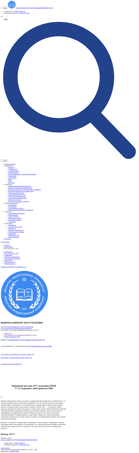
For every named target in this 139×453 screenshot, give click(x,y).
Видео (10, 179)
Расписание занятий (14, 218)
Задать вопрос (5, 242)
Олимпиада (12, 228)
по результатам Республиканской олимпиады (17, 328)
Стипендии (12, 222)
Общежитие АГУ (13, 235)
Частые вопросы (13, 237)
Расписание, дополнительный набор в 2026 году (16, 357)
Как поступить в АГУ (15, 227)
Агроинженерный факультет (17, 198)
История (11, 167)
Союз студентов (13, 217)
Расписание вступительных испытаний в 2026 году (17, 354)
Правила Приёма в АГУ (12, 337)
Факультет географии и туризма (18, 201)
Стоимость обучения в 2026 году (11, 364)
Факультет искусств (14, 200)
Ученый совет (12, 169)
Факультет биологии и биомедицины (20, 188)
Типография (12, 176)
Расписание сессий (14, 220)
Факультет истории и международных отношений (24, 189)
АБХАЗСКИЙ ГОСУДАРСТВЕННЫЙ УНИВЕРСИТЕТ (19, 440)
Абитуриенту (9, 247)
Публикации (12, 206)
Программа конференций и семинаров (20, 210)
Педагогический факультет (17, 196)
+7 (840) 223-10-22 (24, 13)
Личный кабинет (10, 164)
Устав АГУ (8, 333)
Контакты (11, 183)
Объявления (12, 225)
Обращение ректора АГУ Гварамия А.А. (14, 267)
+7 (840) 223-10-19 (19, 11)
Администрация (13, 171)
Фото (10, 181)
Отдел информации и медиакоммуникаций (22, 174)
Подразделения (13, 172)
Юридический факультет (16, 193)
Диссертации (12, 205)
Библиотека (12, 234)
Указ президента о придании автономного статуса (21, 335)
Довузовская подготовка (16, 232)
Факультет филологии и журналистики (21, 191)
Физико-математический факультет (19, 186)
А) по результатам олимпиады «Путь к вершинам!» (17, 327)
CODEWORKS (14, 451)
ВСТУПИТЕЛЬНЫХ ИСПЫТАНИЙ (40, 346)
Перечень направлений (15, 230)
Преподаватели (13, 215)
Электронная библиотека (16, 213)
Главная (7, 245)
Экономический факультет (16, 194)
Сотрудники (12, 178)
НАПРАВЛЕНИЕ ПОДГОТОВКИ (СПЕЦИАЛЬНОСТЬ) (26, 340)
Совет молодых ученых (16, 208)
